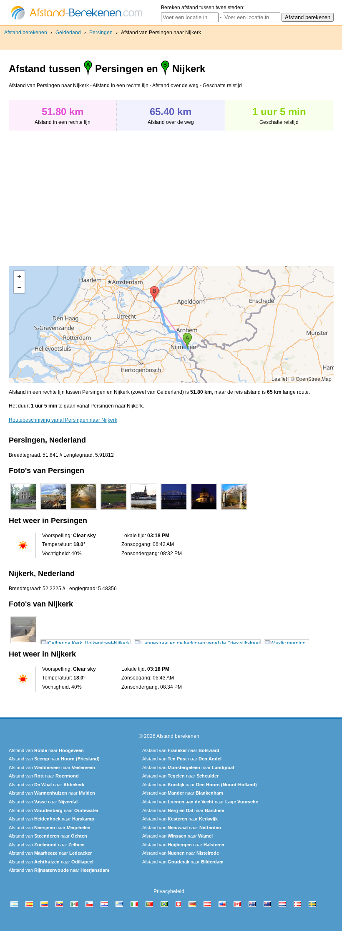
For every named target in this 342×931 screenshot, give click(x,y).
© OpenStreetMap (311, 378)
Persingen (101, 32)
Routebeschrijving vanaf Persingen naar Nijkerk (63, 420)
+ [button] (19, 276)
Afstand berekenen (25, 32)
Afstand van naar (46, 750)
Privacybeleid (168, 891)
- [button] (19, 287)
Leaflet (279, 378)
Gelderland (68, 32)
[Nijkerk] (24, 643)
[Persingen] (24, 510)
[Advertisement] (79, 194)
